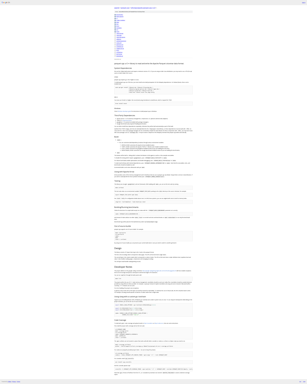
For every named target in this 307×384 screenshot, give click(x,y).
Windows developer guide (124, 111)
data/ (117, 22)
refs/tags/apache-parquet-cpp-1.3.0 (143, 8)
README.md (119, 56)
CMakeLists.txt (120, 48)
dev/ (117, 24)
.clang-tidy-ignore (120, 37)
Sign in (303, 2)
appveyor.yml (119, 44)
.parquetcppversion (121, 41)
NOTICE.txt (119, 54)
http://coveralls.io (148, 323)
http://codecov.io (159, 323)
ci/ (117, 18)
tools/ (117, 31)
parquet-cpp (125, 8)
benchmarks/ (119, 14)
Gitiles (9, 381)
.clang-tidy (119, 35)
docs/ (117, 26)
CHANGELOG (119, 46)
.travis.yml (118, 43)
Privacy (14, 381)
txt (300, 381)
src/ (117, 29)
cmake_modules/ (120, 20)
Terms (18, 381)
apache (116, 8)
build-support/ (120, 16)
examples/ (119, 28)
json (304, 381)
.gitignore (118, 39)
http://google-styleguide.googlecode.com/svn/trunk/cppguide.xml (159, 271)
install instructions (127, 120)
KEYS (117, 50)
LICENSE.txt (119, 52)
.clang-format (119, 33)
